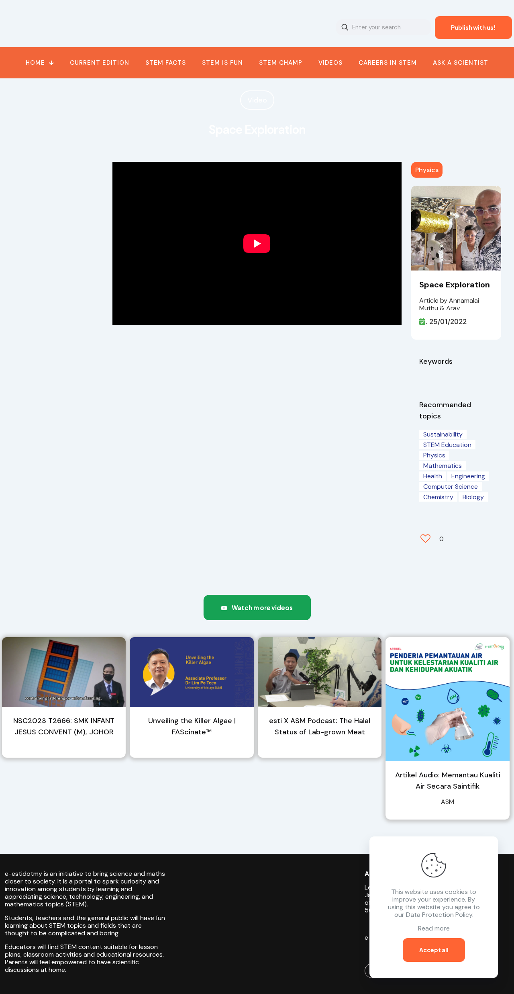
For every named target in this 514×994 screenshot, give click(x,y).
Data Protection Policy (439, 914)
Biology (473, 497)
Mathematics (442, 465)
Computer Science (450, 486)
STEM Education (447, 445)
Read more (434, 928)
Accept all (434, 949)
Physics (427, 170)
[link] (64, 672)
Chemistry (438, 497)
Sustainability (443, 434)
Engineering (468, 476)
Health (432, 476)
